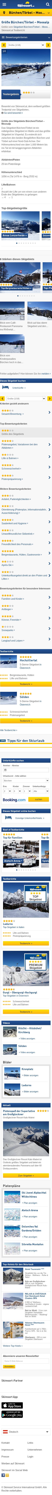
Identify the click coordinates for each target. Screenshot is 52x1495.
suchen (38, 799)
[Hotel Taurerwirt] (9, 1276)
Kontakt (5, 1442)
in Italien (20, 927)
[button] (14, 800)
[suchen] (47, 4)
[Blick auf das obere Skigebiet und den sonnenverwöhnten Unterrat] (39, 311)
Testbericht (25, 684)
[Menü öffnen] (4, 4)
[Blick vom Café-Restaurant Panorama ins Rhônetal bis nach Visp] (12, 311)
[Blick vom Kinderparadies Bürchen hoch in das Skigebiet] (12, 344)
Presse (5, 1456)
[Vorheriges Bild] (5, 853)
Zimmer (26, 786)
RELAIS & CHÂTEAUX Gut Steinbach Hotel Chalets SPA (35, 1296)
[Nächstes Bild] (47, 853)
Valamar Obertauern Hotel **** (34, 1324)
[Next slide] (48, 225)
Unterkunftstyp (39, 786)
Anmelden (9, 1366)
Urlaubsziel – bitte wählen (14, 776)
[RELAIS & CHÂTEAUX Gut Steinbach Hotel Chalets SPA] (9, 1301)
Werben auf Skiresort (12, 1463)
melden (45, 373)
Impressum (7, 1449)
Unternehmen (34, 1449)
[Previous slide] (3, 225)
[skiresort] (26, 4)
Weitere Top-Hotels (12, 1346)
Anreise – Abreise (11, 765)
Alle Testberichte (8, 730)
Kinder (16, 786)
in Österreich (22, 996)
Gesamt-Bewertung (12, 414)
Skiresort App (9, 1397)
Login (30, 1456)
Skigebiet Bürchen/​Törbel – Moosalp (32, 27)
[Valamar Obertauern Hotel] (9, 1330)
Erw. (5, 786)
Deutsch (13, 1431)
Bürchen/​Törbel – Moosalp (28, 13)
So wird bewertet (12, 113)
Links (30, 1442)
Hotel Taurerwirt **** (34, 1269)
